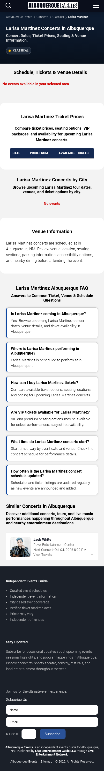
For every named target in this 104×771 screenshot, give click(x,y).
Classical (58, 17)
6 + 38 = (12, 734)
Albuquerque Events (19, 17)
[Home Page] (53, 6)
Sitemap (46, 761)
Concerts (42, 17)
